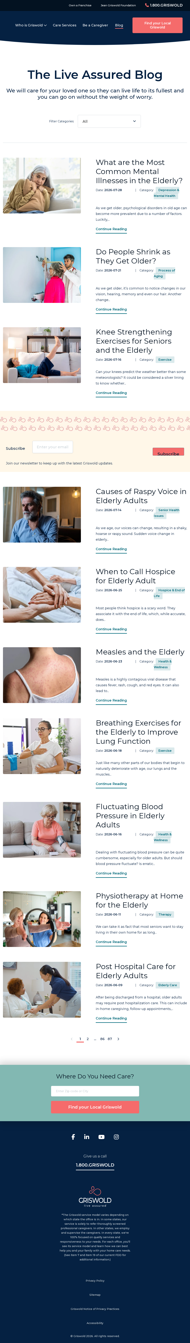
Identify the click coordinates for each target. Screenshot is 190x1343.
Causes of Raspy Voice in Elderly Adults (141, 496)
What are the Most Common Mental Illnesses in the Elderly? (139, 171)
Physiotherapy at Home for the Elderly (139, 900)
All (85, 121)
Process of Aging (164, 273)
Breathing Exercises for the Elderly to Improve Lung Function (138, 732)
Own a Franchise (80, 5)
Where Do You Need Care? (95, 1076)
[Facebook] (73, 1137)
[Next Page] (118, 1039)
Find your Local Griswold (157, 25)
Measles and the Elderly (140, 651)
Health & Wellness (163, 664)
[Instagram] (116, 1137)
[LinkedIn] (86, 1137)
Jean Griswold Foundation (118, 5)
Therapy (164, 914)
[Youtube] (101, 1137)
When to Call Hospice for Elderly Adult (135, 576)
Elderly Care (167, 985)
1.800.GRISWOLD (166, 5)
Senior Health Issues (166, 513)
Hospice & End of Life (169, 593)
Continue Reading (111, 229)
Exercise (165, 359)
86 (102, 1039)
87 (110, 1039)
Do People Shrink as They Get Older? (133, 256)
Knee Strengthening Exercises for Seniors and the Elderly (134, 341)
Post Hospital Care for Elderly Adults (136, 971)
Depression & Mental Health (166, 193)
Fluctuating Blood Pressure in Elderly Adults (130, 815)
